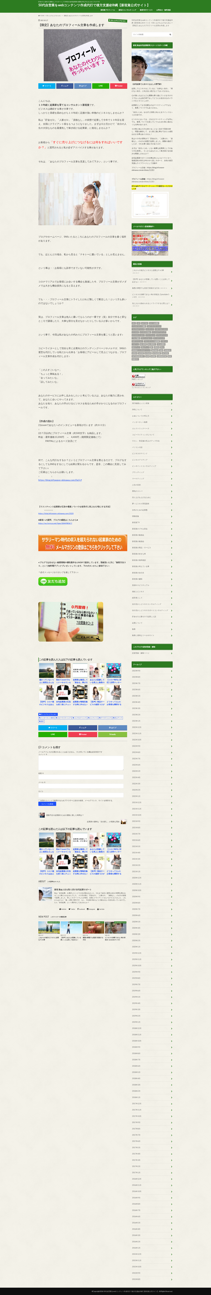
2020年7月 (136, 909)
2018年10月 (136, 1041)
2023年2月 (136, 715)
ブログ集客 (136, 338)
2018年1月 (136, 1097)
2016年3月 (136, 1235)
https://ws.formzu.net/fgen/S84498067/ (55, 523)
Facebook (82, 909)
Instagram (92, 909)
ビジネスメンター (138, 335)
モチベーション (137, 341)
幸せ (162, 347)
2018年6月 (136, 1066)
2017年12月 (136, 1104)
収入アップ (136, 347)
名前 (41, 773)
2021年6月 (136, 840)
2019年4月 (136, 1003)
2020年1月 (136, 947)
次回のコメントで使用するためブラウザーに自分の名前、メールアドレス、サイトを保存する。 (77, 800)
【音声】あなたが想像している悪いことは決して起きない (151, 280)
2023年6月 (136, 689)
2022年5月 (136, 771)
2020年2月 (136, 940)
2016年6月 (136, 1216)
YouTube (101, 909)
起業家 (153, 356)
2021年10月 (136, 815)
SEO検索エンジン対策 (140, 403)
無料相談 (155, 350)
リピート (135, 344)
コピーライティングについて (143, 435)
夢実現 (156, 347)
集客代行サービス (146, 10)
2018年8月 (136, 1053)
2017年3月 (136, 1160)
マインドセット (147, 338)
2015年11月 (136, 1260)
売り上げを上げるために (49, 714)
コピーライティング (64, 718)
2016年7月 (136, 1210)
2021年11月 (136, 809)
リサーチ (164, 341)
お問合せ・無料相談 (163, 10)
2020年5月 (136, 922)
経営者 (134, 353)
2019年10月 (136, 965)
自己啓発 (165, 353)
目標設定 (168, 350)
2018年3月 (136, 1085)
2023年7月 (136, 683)
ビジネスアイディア (159, 332)
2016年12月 (136, 1179)
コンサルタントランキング (141, 387)
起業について (137, 623)
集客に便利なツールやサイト (143, 635)
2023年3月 (136, 708)
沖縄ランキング (137, 379)
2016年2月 (136, 1242)
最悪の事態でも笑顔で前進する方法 (149, 288)
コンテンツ (93, 718)
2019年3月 (136, 1009)
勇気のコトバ (137, 491)
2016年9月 (136, 1198)
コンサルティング (80, 718)
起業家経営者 (161, 356)
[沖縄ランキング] (138, 376)
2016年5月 (136, 1223)
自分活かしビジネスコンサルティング (146, 604)
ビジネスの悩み (145, 332)
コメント (42, 754)
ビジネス (135, 332)
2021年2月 (136, 865)
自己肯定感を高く (138, 356)
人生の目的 (136, 485)
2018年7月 (136, 1060)
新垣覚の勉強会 (138, 535)
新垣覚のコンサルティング (141, 350)
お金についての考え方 (140, 416)
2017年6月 (136, 1141)
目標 (161, 350)
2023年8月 (136, 677)
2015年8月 (136, 1279)
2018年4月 (136, 1078)
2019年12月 (136, 953)
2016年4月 (136, 1229)
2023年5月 (136, 696)
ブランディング (162, 335)
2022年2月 (136, 790)
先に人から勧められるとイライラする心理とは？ (151, 304)
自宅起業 (148, 353)
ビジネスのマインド (140, 453)
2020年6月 (136, 915)
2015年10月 (136, 1267)
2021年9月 (136, 821)
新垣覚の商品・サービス (141, 547)
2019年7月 (136, 984)
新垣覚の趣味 (137, 579)
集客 (42, 721)
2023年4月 (136, 702)
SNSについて (137, 409)
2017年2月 (136, 1166)
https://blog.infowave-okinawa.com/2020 (56, 513)
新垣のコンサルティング (127, 10)
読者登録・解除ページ (140, 653)
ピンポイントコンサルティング (144, 466)
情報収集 (135, 516)
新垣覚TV (136, 522)
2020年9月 (136, 896)
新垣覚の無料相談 (139, 560)
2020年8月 (136, 903)
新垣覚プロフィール (108, 10)
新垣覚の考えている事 (140, 566)
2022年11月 (136, 733)
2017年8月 (136, 1129)
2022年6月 (136, 765)
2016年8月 (136, 1204)
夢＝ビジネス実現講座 (140, 504)
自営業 (141, 353)
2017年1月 (136, 1172)
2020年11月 (136, 884)
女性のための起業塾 (140, 510)
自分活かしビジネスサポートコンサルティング (150, 610)
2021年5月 (136, 846)
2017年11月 (136, 1110)
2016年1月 (136, 1248)
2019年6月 (136, 991)
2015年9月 (136, 1273)
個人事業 (143, 344)
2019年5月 (136, 997)
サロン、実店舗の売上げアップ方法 (145, 441)
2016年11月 (136, 1185)
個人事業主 (151, 344)
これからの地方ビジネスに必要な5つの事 (148, 271)
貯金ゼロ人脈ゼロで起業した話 (144, 616)
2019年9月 (136, 972)
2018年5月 (136, 1072)
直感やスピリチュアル (140, 585)
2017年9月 (136, 1122)
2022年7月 (136, 759)
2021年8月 (136, 828)
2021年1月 (136, 871)
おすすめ (145, 323)
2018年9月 (136, 1047)
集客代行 (135, 359)
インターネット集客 (47, 718)
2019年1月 (136, 1022)
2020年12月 (136, 878)
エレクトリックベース (140, 428)
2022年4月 (136, 777)
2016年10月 (136, 1191)
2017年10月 (136, 1116)
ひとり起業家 (154, 323)
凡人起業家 (161, 344)
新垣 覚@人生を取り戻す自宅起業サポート (73, 889)
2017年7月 (136, 1135)
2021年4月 (136, 853)
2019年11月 (136, 959)
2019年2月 (136, 1016)
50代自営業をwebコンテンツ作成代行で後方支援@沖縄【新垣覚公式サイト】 (94, 5)
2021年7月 (136, 834)
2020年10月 (136, 890)
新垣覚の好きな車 (139, 554)
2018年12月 (136, 1028)
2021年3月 (136, 859)
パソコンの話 (137, 447)
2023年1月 (136, 721)
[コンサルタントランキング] (138, 385)
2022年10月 (136, 740)
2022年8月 (136, 752)
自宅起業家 (156, 353)
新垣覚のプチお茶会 (140, 529)
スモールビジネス (161, 329)
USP (138, 323)
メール (42, 782)
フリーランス (150, 335)
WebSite (63, 909)
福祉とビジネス (138, 591)
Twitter (73, 909)
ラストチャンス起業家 (152, 341)
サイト (40, 791)
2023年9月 (136, 671)
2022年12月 (136, 727)
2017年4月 (136, 1154)
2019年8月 (136, 978)
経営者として (137, 598)
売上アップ (118, 718)
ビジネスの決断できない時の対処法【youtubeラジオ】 (150, 295)
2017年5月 (136, 1147)
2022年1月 (136, 796)
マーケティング (106, 718)
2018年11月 (136, 1035)
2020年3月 (136, 934)
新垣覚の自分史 (138, 573)
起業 (147, 356)
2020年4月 (136, 928)
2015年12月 (136, 1254)
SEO (133, 323)
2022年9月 (136, 746)
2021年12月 (136, 802)
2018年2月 (136, 1091)
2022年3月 (136, 784)
